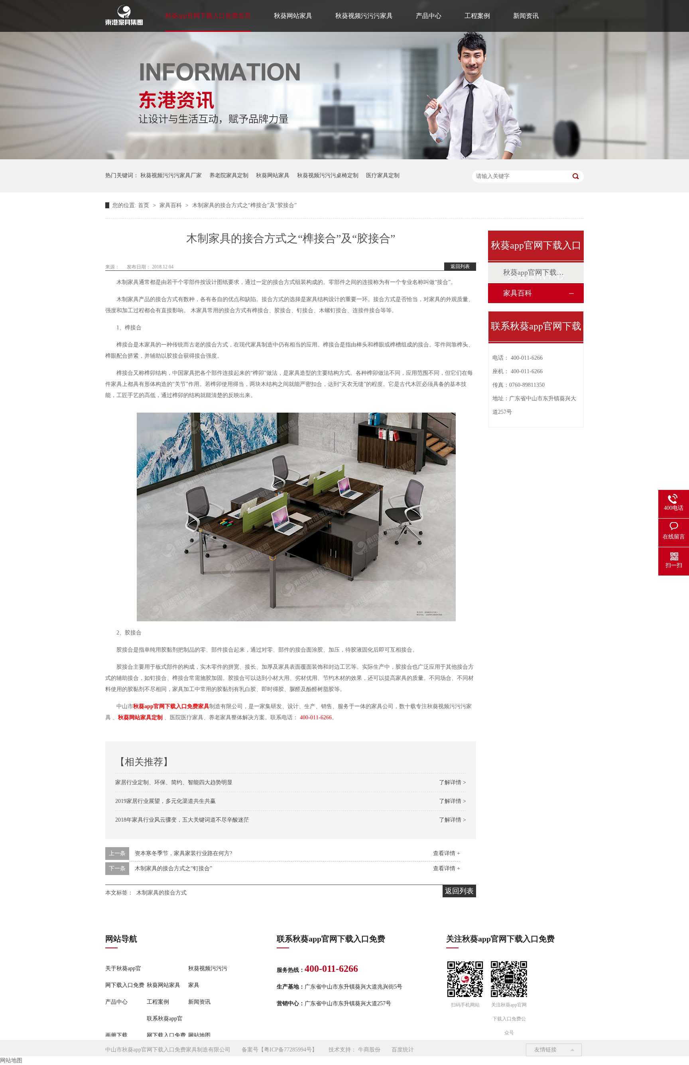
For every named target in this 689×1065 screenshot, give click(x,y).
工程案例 (477, 15)
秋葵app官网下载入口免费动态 (535, 272)
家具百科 (171, 205)
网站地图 (199, 1035)
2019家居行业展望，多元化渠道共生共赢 (165, 801)
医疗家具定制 (383, 175)
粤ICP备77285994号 (288, 1050)
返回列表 (460, 266)
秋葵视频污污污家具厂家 (171, 175)
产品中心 (428, 15)
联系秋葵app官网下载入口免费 (166, 1027)
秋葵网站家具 (293, 15)
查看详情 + (446, 853)
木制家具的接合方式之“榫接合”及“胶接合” (244, 205)
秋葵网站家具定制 (141, 717)
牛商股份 (369, 1050)
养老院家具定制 (228, 175)
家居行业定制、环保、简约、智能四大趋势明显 (173, 782)
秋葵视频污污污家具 (364, 15)
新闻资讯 (526, 15)
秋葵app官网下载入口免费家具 (171, 706)
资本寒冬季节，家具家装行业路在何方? (183, 853)
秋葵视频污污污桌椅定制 (327, 175)
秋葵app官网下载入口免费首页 (208, 15)
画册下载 (116, 1035)
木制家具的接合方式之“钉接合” (173, 868)
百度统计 (403, 1050)
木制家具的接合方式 (161, 893)
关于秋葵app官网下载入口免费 (124, 976)
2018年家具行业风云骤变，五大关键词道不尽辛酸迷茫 (182, 820)
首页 (144, 205)
